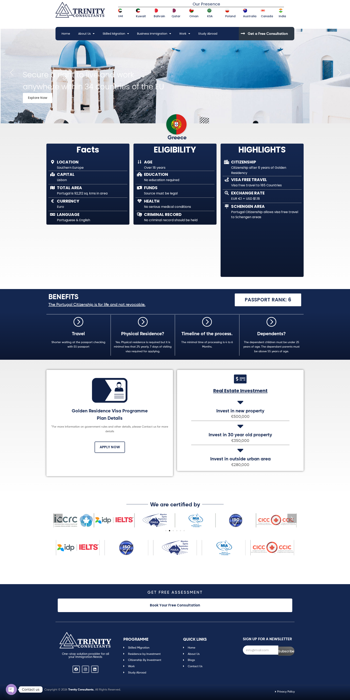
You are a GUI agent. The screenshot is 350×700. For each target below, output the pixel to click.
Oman (193, 16)
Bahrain (159, 16)
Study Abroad (207, 34)
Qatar (176, 16)
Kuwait (141, 16)
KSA (210, 16)
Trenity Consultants (81, 689)
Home (66, 34)
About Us (84, 34)
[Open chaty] (11, 689)
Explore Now (37, 98)
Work (182, 34)
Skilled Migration (114, 34)
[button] (58, 518)
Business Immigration (152, 34)
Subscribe (286, 651)
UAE (120, 16)
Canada (267, 16)
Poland (230, 16)
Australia (249, 16)
